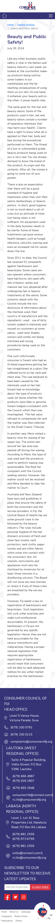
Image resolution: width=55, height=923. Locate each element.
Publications (7, 920)
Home (10, 24)
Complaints (6, 916)
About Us (13, 911)
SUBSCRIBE (40, 887)
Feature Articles (26, 24)
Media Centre (21, 916)
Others (18, 920)
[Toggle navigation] (50, 16)
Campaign (26, 911)
